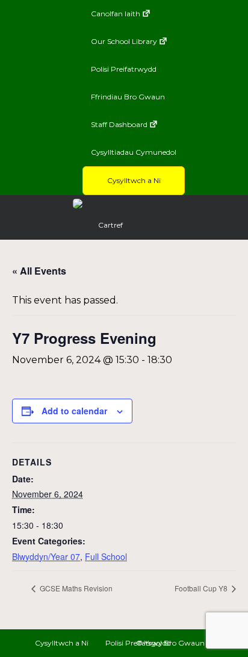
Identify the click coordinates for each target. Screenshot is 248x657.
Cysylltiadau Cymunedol (133, 152)
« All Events (39, 271)
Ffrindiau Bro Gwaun (128, 96)
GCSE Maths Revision (75, 588)
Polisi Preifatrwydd (124, 68)
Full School (106, 556)
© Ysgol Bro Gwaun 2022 (180, 642)
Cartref (110, 224)
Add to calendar (74, 411)
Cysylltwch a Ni (134, 180)
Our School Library (124, 41)
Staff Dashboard (119, 124)
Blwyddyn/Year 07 (46, 556)
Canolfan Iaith (115, 13)
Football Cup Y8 (202, 588)
